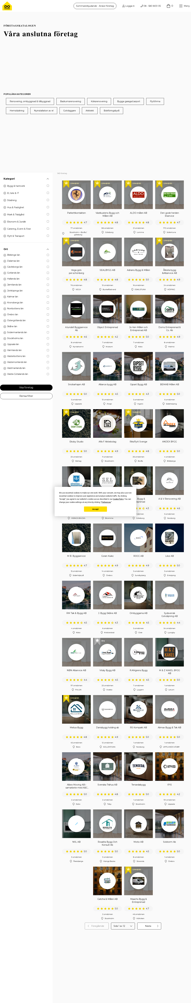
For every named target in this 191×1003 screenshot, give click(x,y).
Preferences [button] (106, 502)
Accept (95, 509)
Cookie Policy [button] (118, 499)
